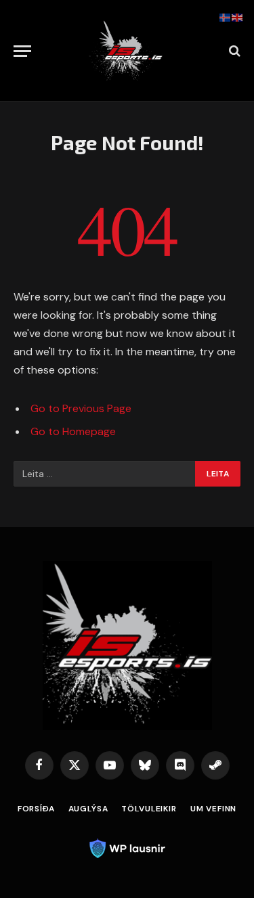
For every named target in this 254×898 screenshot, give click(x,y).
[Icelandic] (225, 17)
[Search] (233, 51)
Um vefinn (213, 808)
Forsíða (36, 808)
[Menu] (22, 51)
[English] (238, 17)
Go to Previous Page (80, 408)
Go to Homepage (73, 431)
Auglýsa (88, 808)
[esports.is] (127, 51)
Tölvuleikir (148, 808)
